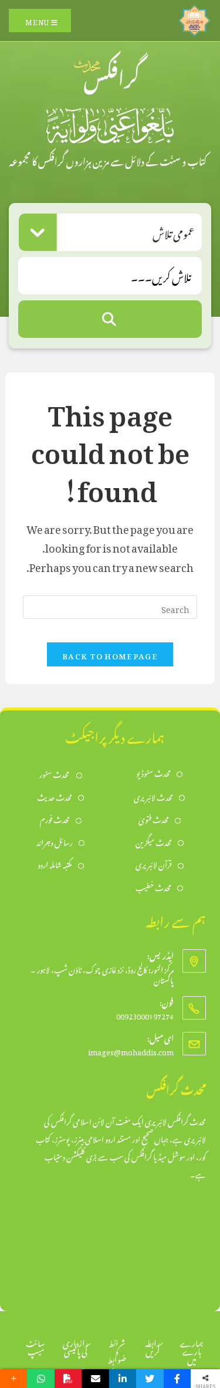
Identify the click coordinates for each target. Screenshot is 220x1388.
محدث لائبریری (153, 796)
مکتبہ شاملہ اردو (55, 864)
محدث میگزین (154, 841)
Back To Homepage (110, 654)
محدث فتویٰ (153, 818)
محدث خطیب (153, 886)
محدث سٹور (54, 773)
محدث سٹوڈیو (153, 772)
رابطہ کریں (152, 1345)
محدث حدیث (54, 796)
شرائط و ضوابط (116, 1349)
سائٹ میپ (35, 1345)
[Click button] (110, 319)
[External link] (194, 18)
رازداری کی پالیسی (76, 1345)
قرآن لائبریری (154, 864)
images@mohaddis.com (131, 1050)
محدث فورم (55, 818)
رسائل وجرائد (54, 841)
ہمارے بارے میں (192, 1349)
